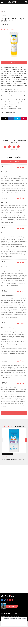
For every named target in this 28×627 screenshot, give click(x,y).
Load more (14, 622)
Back (3, 11)
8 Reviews (12, 29)
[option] (14, 446)
